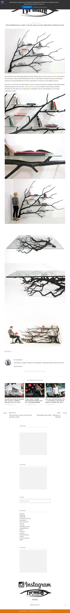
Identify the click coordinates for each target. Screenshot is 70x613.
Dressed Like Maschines (25, 518)
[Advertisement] (33, 443)
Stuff (43, 371)
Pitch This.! (22, 531)
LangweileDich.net (24, 528)
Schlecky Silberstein (24, 534)
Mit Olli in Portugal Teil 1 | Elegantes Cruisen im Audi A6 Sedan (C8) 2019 (55, 401)
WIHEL (21, 539)
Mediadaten (34, 611)
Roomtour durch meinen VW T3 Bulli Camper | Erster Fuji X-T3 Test (14, 401)
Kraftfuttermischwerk (25, 526)
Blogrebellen (23, 516)
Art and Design (36, 371)
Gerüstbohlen (53, 76)
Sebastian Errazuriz (30, 86)
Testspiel (22, 536)
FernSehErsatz (23, 520)
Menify (21, 530)
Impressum (23, 611)
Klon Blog (22, 525)
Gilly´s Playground (24, 521)
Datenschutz (46, 611)
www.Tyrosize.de (18, 366)
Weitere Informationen (40, 7)
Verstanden (27, 7)
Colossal (9, 351)
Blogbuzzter (22, 515)
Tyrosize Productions (25, 538)
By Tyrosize (18, 359)
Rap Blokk (22, 533)
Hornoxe (22, 523)
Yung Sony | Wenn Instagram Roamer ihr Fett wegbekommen (33, 401)
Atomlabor (22, 513)
